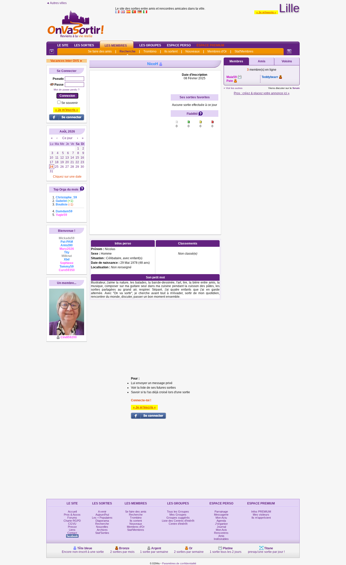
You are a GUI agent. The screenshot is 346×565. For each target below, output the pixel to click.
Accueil (72, 511)
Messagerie (221, 514)
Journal (221, 526)
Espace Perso (179, 45)
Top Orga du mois (66, 189)
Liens (72, 529)
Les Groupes (150, 45)
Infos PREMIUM (261, 511)
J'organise (221, 523)
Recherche (128, 51)
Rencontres (221, 532)
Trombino (150, 51)
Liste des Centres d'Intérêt (178, 520)
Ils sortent (171, 51)
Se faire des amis (100, 51)
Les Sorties (84, 45)
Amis (261, 61)
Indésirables (221, 538)
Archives (102, 529)
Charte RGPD (72, 520)
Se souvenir (69, 103)
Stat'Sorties (102, 532)
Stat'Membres (244, 51)
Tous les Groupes (178, 511)
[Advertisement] (207, 26)
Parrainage (221, 511)
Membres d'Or (217, 51)
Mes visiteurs (261, 514)
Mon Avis (221, 529)
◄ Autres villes (56, 3)
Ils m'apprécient (261, 517)
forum (296, 88)
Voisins (287, 61)
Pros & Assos (72, 514)
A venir (102, 511)
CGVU (72, 523)
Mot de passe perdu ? (67, 89)
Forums (72, 517)
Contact (72, 532)
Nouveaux (192, 51)
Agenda (221, 520)
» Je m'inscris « (266, 12)
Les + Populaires (102, 517)
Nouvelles (102, 526)
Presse (72, 526)
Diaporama (102, 520)
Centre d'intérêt (178, 523)
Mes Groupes (177, 514)
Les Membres (116, 45)
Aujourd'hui (102, 514)
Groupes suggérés (178, 517)
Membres (236, 61)
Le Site (62, 45)
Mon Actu (221, 517)
